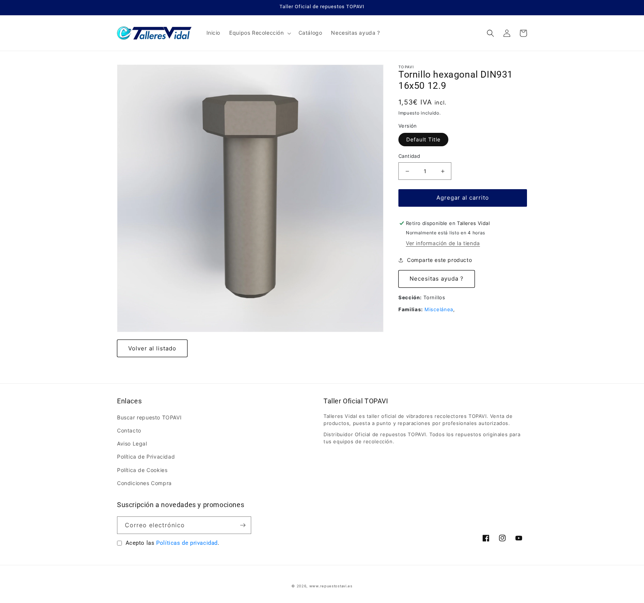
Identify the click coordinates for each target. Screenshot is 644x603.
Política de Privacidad (146, 456)
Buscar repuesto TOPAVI (149, 417)
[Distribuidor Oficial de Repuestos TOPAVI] (154, 33)
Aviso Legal (132, 443)
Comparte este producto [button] (439, 260)
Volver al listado (152, 348)
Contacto (129, 430)
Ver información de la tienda (443, 243)
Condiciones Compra (144, 483)
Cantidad (409, 156)
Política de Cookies (142, 470)
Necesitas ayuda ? (437, 278)
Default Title (423, 140)
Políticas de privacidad (187, 543)
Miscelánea (438, 309)
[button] (259, 33)
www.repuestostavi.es (331, 586)
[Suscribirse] (242, 525)
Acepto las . (173, 543)
